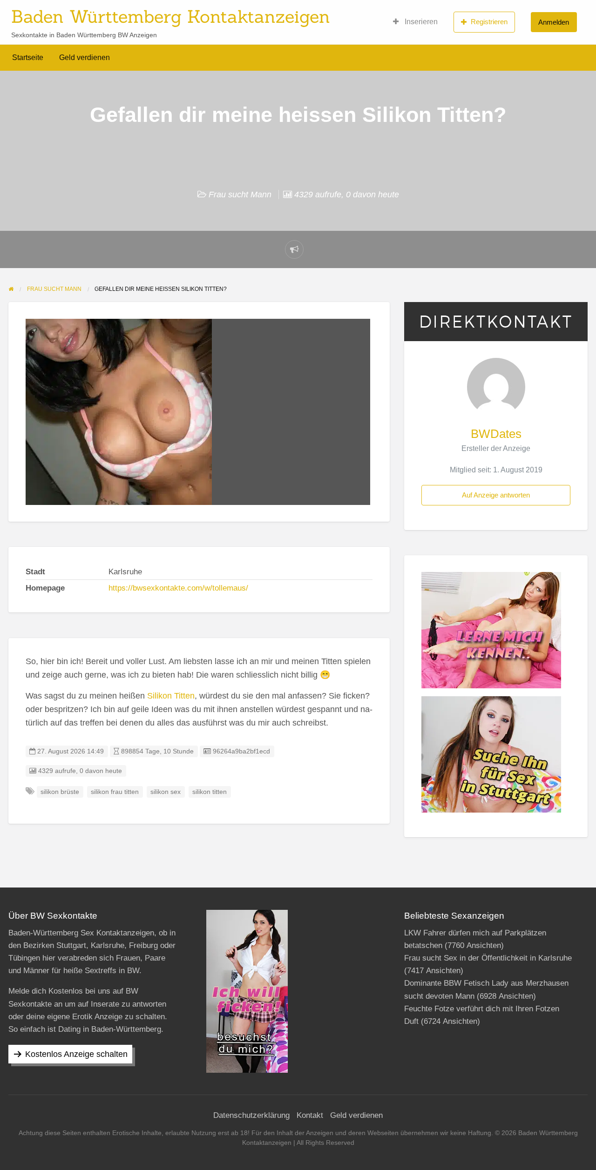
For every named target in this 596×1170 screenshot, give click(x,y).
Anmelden (553, 22)
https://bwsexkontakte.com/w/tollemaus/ (178, 588)
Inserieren (420, 22)
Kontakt (310, 1115)
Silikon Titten (171, 695)
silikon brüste (60, 791)
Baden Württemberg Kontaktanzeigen (170, 16)
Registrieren (489, 22)
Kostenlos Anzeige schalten (76, 1054)
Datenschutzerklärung (251, 1115)
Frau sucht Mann (240, 194)
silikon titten (209, 791)
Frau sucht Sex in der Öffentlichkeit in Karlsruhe (488, 958)
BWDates (496, 433)
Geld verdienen (84, 57)
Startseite (27, 57)
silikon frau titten (115, 791)
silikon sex (165, 791)
